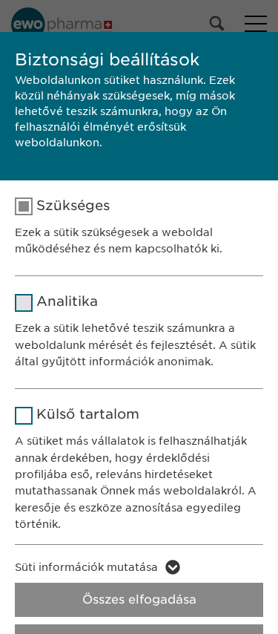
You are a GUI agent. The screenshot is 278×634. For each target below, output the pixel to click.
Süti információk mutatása (86, 567)
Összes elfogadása (139, 599)
